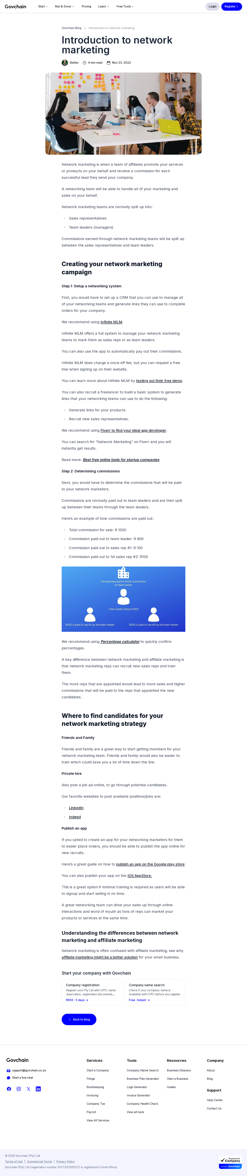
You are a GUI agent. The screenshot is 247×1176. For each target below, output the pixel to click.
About (211, 1070)
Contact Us (214, 1108)
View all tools (135, 1112)
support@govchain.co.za (29, 1070)
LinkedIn (76, 807)
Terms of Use (14, 1161)
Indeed (75, 817)
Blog (210, 1078)
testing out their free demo (159, 380)
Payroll (91, 1112)
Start (41, 6)
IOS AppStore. (139, 875)
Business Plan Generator (143, 1078)
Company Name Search (143, 1070)
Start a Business (177, 1078)
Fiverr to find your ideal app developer (133, 430)
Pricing (86, 6)
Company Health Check (142, 1103)
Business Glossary (179, 1070)
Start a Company (98, 1070)
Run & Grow (63, 6)
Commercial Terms (39, 1161)
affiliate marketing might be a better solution (100, 957)
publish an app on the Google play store (150, 864)
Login (212, 6)
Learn (102, 6)
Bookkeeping (95, 1087)
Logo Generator (137, 1087)
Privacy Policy (65, 1161)
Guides (171, 1087)
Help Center (215, 1100)
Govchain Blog (71, 28)
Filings (91, 1078)
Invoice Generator (138, 1095)
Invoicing (92, 1095)
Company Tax (96, 1103)
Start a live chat (22, 1077)
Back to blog (81, 1019)
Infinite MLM (111, 322)
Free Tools (124, 6)
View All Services (98, 1120)
